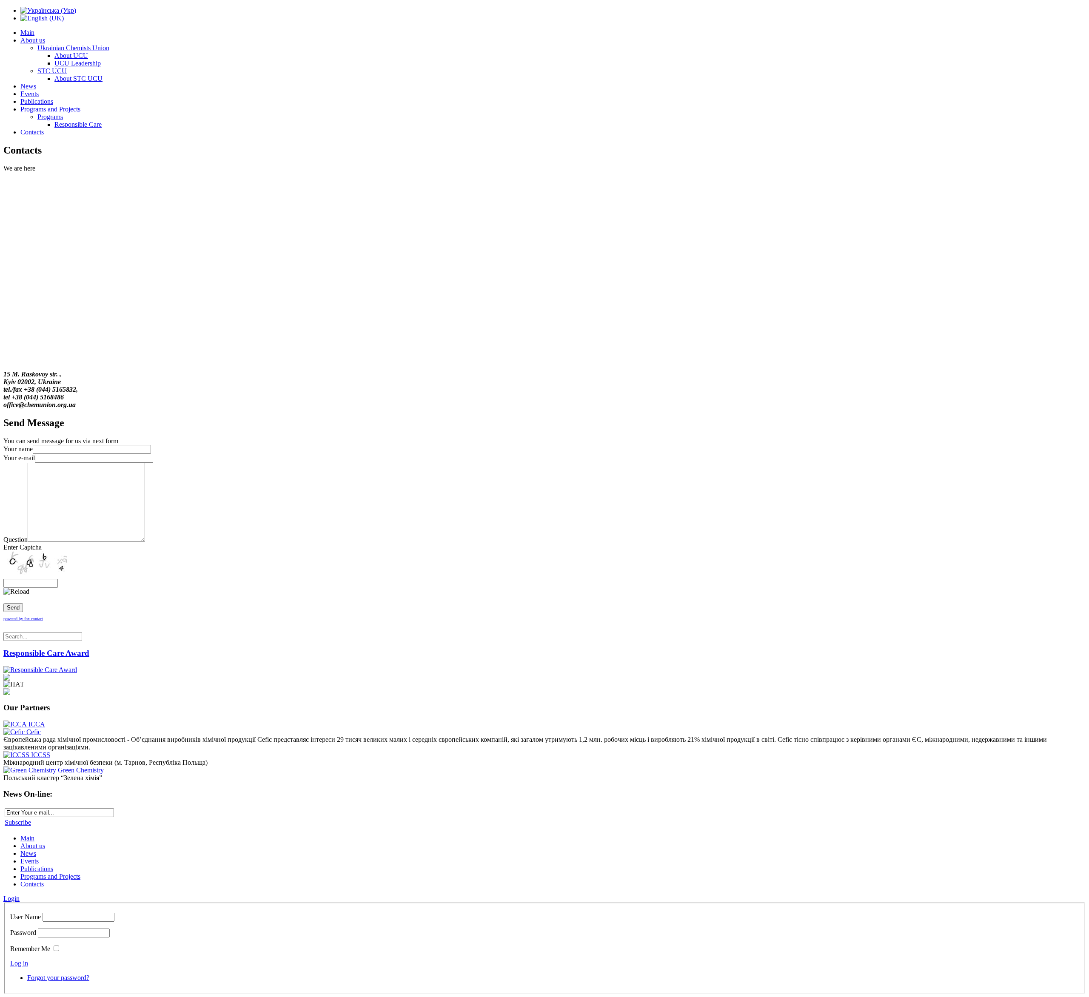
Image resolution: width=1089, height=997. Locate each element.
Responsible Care (78, 124)
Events (29, 93)
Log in (19, 963)
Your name (18, 449)
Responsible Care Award (46, 653)
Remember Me (30, 948)
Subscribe (18, 822)
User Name (25, 916)
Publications (36, 101)
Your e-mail (19, 457)
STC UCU (52, 70)
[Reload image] (16, 591)
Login (11, 898)
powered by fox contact (23, 618)
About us (32, 40)
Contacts (32, 132)
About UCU (71, 55)
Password (23, 932)
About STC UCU (78, 78)
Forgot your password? (58, 977)
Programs (50, 116)
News (28, 86)
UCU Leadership (77, 63)
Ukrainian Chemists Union (73, 47)
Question (15, 539)
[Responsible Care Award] (40, 669)
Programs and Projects (50, 109)
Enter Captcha (22, 547)
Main (27, 32)
